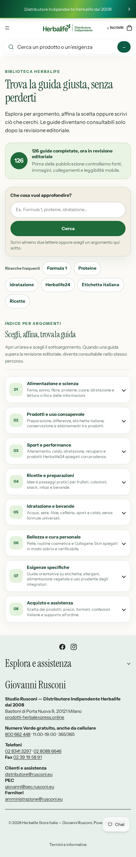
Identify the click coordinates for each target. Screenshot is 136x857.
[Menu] (7, 28)
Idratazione (22, 284)
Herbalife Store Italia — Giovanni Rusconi (57, 822)
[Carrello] (129, 28)
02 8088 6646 (47, 751)
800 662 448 (17, 734)
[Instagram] (73, 647)
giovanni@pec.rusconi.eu (29, 786)
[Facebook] (62, 647)
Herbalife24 (58, 284)
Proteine (87, 268)
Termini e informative (68, 844)
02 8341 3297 (18, 751)
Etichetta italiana (100, 284)
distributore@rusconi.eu (29, 774)
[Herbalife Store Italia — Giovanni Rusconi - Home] (68, 27)
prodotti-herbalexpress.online (34, 717)
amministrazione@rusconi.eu (34, 799)
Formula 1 (57, 268)
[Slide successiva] (129, 9)
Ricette (17, 301)
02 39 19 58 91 (27, 757)
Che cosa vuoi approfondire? (40, 195)
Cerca (68, 228)
